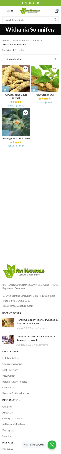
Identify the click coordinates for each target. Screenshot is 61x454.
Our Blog (7, 406)
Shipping (7, 435)
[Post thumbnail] (8, 324)
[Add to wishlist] (25, 69)
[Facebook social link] (22, 3)
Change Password (12, 363)
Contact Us (8, 387)
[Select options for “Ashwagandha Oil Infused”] (5, 133)
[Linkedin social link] (34, 3)
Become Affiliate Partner (15, 393)
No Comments (41, 328)
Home (5, 40)
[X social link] (26, 3)
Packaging (8, 430)
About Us (7, 412)
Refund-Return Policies (14, 381)
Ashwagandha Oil (45, 94)
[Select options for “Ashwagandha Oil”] (34, 89)
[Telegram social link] (38, 3)
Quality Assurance (12, 418)
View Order (8, 375)
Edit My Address (11, 357)
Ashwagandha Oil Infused (16, 138)
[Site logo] (30, 10)
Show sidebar (14, 59)
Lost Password (10, 369)
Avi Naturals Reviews (13, 424)
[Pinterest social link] (30, 3)
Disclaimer (8, 449)
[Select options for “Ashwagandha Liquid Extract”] (5, 89)
